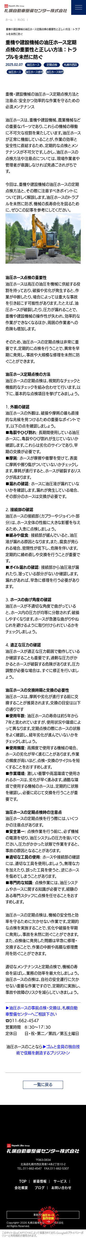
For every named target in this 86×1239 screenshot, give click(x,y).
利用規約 (15, 1235)
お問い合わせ (61, 1187)
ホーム (8, 19)
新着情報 (40, 1181)
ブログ (40, 1187)
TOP (23, 1181)
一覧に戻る (43, 1084)
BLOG (21, 19)
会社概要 (21, 1187)
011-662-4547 (32, 1168)
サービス (60, 1181)
